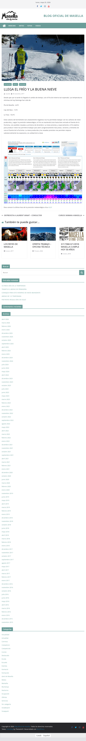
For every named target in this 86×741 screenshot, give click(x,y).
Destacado (5, 655)
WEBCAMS (12, 26)
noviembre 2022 (7, 413)
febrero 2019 (6, 511)
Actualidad (8, 84)
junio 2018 (5, 528)
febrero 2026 (6, 326)
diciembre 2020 (7, 472)
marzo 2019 (6, 507)
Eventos (4, 666)
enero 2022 (6, 441)
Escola (4, 659)
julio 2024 (5, 365)
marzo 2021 (6, 462)
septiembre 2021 (8, 455)
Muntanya (5, 687)
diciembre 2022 (7, 410)
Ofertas (4, 697)
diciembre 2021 (7, 445)
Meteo (15, 84)
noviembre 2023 (7, 382)
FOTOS (29, 26)
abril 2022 (5, 431)
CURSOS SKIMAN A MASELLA (70, 215)
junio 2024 (5, 368)
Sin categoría (6, 704)
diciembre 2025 (7, 333)
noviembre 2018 (7, 521)
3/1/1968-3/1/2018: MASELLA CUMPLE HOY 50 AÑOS (70, 247)
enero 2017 (6, 580)
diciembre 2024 (7, 358)
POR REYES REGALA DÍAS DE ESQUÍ (14, 300)
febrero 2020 (6, 486)
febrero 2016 (6, 612)
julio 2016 (5, 594)
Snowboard (6, 708)
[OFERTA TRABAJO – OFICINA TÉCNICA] (43, 228)
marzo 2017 (6, 573)
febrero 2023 (6, 403)
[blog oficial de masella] (4, 25)
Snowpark (5, 711)
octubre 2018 (6, 525)
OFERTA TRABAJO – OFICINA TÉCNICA (41, 245)
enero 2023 (6, 406)
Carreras (5, 642)
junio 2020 (5, 479)
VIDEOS (38, 26)
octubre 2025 (6, 340)
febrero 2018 (6, 542)
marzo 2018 (6, 539)
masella (7, 94)
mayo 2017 (5, 567)
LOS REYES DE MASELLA (11, 245)
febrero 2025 (6, 351)
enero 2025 (6, 354)
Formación (5, 673)
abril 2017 (5, 570)
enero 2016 (6, 615)
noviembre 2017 (7, 553)
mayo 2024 (5, 371)
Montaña (22, 84)
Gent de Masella (7, 676)
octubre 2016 (6, 591)
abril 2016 (5, 605)
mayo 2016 (5, 601)
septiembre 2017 (8, 560)
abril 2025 (5, 347)
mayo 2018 (5, 532)
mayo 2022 (5, 427)
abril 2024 (5, 375)
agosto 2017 (6, 563)
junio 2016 (5, 598)
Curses (4, 652)
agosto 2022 (6, 424)
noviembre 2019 (7, 493)
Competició (6, 645)
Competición (6, 649)
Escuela (4, 662)
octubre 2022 (6, 417)
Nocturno (5, 690)
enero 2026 (6, 330)
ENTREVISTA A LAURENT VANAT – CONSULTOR (23, 215)
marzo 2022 (6, 434)
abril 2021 (5, 459)
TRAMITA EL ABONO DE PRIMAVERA (14, 289)
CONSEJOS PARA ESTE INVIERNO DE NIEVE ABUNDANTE (21, 293)
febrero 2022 (6, 438)
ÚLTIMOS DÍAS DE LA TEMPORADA (13, 286)
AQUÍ (50, 207)
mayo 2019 (5, 500)
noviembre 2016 (7, 587)
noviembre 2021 (7, 448)
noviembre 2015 (7, 622)
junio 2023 (5, 392)
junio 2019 (5, 497)
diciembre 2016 (7, 584)
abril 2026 (5, 319)
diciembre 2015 (7, 619)
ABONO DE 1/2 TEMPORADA (11, 296)
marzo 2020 (6, 483)
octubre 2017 (6, 556)
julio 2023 (5, 389)
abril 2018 (5, 535)
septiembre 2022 (8, 420)
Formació (5, 669)
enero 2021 (6, 469)
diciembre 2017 (7, 549)
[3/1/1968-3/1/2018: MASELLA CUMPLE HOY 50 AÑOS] (71, 228)
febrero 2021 (6, 466)
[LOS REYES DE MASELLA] (14, 228)
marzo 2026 (6, 323)
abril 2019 (5, 504)
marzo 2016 (6, 608)
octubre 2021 (6, 452)
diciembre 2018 (7, 518)
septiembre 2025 (8, 344)
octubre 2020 (6, 476)
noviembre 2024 (7, 361)
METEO (21, 26)
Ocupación (5, 694)
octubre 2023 (6, 385)
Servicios (5, 701)
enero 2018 (6, 546)
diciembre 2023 (7, 378)
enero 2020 (6, 490)
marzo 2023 (6, 399)
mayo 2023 (5, 396)
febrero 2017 (6, 577)
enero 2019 (6, 514)
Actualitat (5, 638)
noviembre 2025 (7, 337)
